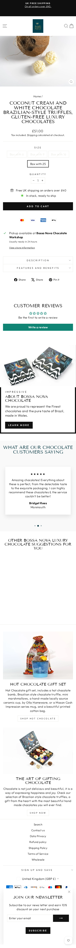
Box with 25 (38, 164)
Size (38, 147)
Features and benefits (38, 267)
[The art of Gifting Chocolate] (38, 750)
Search (38, 824)
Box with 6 (17, 154)
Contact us (38, 830)
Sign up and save (37, 870)
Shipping (32, 135)
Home (37, 96)
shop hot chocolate (38, 718)
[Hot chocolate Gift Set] (38, 655)
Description (38, 260)
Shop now (38, 812)
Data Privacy (38, 836)
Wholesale (38, 859)
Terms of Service (38, 853)
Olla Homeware (37, 702)
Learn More (19, 425)
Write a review (38, 327)
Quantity (38, 174)
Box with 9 (37, 154)
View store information (22, 247)
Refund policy (37, 842)
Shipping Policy (38, 848)
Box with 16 (58, 154)
